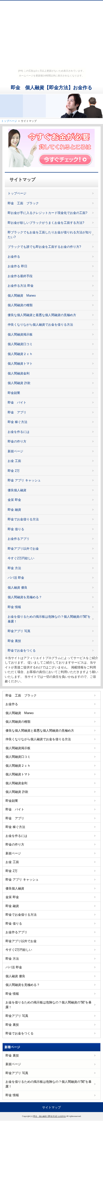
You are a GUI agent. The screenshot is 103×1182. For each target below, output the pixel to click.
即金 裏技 (14, 641)
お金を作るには (18, 432)
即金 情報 (14, 607)
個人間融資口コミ (20, 344)
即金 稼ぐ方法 (17, 422)
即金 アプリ (17, 412)
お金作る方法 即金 (21, 285)
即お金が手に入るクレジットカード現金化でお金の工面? (47, 213)
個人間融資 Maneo (22, 295)
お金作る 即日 (17, 266)
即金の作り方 (17, 441)
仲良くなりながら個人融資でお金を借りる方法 (40, 324)
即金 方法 (14, 568)
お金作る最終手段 (20, 276)
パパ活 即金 (16, 577)
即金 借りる (16, 529)
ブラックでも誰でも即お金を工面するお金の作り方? (44, 247)
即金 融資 (14, 509)
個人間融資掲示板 (20, 334)
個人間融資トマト (20, 363)
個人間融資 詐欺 (19, 383)
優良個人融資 (17, 490)
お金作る (14, 256)
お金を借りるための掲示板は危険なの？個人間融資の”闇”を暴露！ (49, 619)
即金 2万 (14, 471)
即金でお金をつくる (22, 650)
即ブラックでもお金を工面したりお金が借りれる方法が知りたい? (50, 234)
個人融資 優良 (17, 587)
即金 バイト (17, 402)
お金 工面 (14, 461)
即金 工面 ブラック (23, 203)
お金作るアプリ (18, 539)
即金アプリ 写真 (19, 631)
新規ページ (15, 451)
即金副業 (14, 393)
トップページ (17, 193)
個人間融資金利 (18, 373)
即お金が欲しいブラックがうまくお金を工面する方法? (46, 222)
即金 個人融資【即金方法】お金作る (51, 87)
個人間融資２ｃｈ (20, 354)
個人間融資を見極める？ (25, 597)
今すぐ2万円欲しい (21, 558)
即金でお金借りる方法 (23, 519)
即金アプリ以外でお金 (23, 548)
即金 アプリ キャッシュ (24, 480)
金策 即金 (14, 500)
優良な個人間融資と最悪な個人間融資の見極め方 (42, 315)
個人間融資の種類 (20, 305)
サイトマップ (51, 1107)
